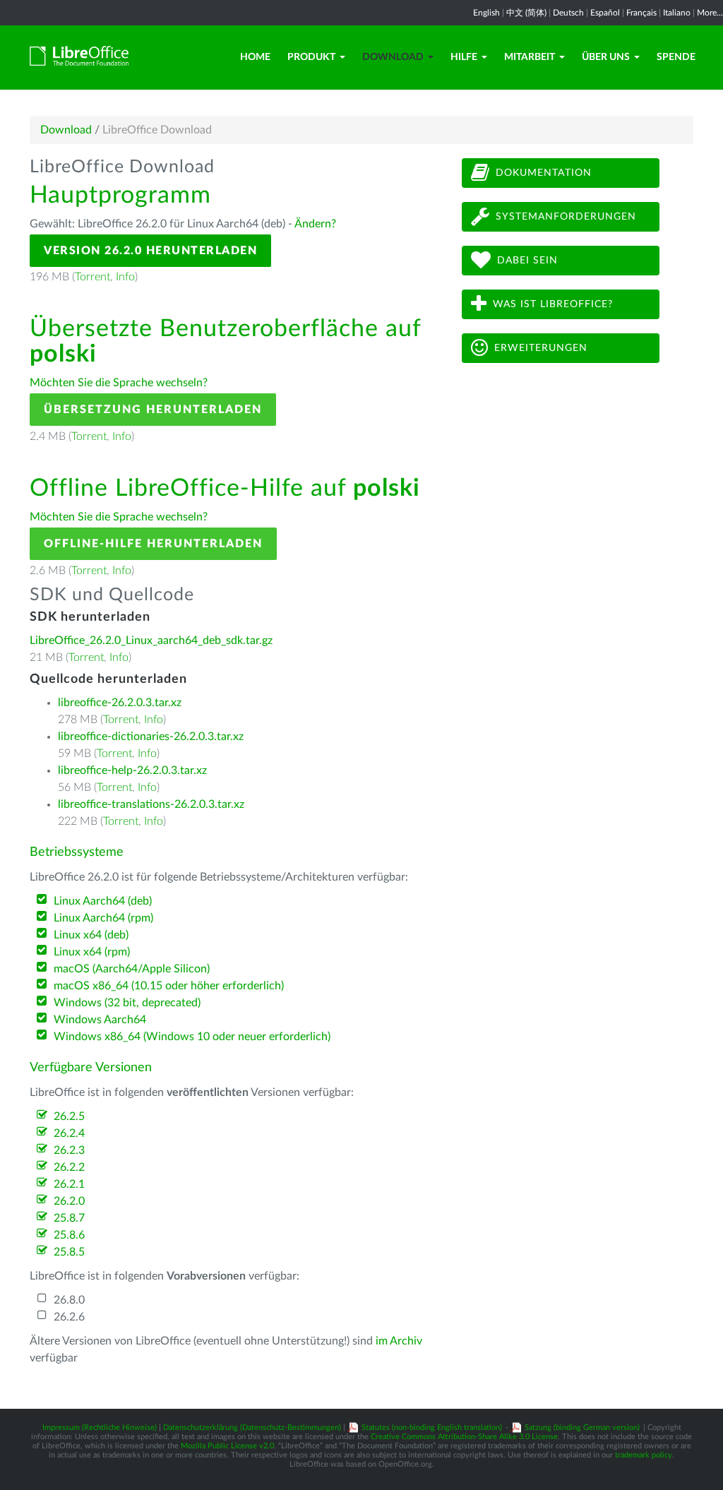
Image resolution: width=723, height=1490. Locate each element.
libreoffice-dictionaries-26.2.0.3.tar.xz (151, 736)
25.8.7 (69, 1218)
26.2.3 (69, 1150)
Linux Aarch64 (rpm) (103, 918)
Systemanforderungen (566, 217)
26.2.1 (69, 1184)
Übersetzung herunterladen (153, 409)
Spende (676, 57)
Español (605, 12)
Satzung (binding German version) (582, 1427)
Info (125, 276)
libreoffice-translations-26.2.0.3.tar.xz (151, 804)
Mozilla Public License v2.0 (227, 1446)
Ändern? (315, 224)
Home (255, 57)
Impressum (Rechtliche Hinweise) (99, 1427)
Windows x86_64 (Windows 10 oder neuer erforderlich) (192, 1036)
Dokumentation (544, 173)
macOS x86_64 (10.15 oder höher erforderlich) (169, 985)
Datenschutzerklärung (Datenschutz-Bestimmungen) (252, 1427)
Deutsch (568, 12)
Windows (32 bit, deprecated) (127, 1002)
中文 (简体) (526, 12)
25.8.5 (69, 1252)
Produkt (311, 57)
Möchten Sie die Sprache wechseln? (119, 382)
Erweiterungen (540, 348)
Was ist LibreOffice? (553, 304)
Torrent (92, 276)
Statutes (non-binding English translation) (432, 1427)
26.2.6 (69, 1317)
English (486, 12)
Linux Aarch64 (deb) (103, 901)
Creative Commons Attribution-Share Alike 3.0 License (464, 1437)
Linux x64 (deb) (91, 935)
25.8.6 (69, 1235)
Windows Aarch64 (100, 1019)
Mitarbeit (529, 57)
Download (393, 57)
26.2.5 (69, 1116)
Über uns (606, 57)
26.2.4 (69, 1133)
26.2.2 (69, 1167)
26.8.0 (69, 1300)
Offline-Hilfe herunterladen (153, 543)
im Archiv (399, 1341)
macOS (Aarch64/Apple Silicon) (132, 969)
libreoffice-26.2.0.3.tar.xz (119, 702)
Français (641, 12)
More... (710, 12)
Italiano (677, 12)
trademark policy (643, 1455)
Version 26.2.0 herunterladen (150, 250)
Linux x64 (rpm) (92, 952)
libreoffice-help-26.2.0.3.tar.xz (132, 770)
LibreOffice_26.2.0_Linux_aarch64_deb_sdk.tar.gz (151, 640)
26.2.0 (69, 1201)
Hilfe (463, 57)
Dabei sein (527, 261)
